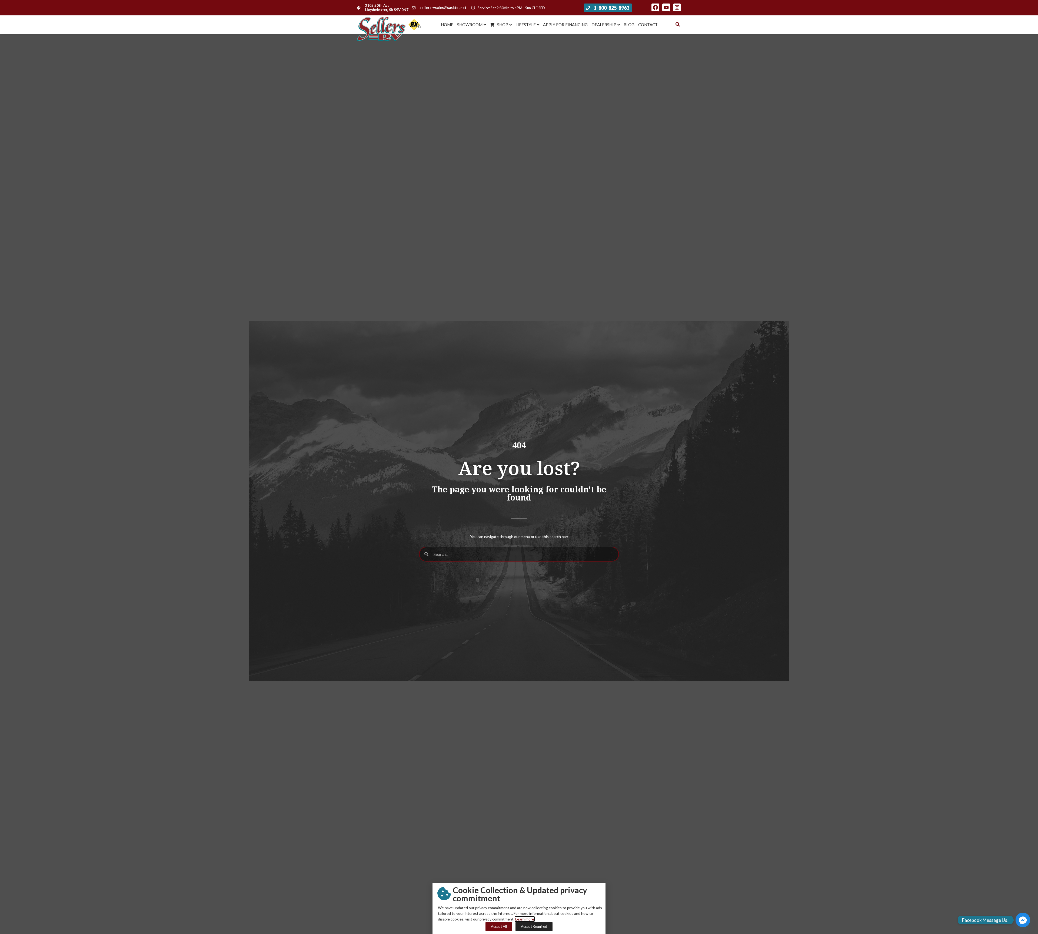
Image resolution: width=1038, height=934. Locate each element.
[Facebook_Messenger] (1023, 920)
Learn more (524, 919)
